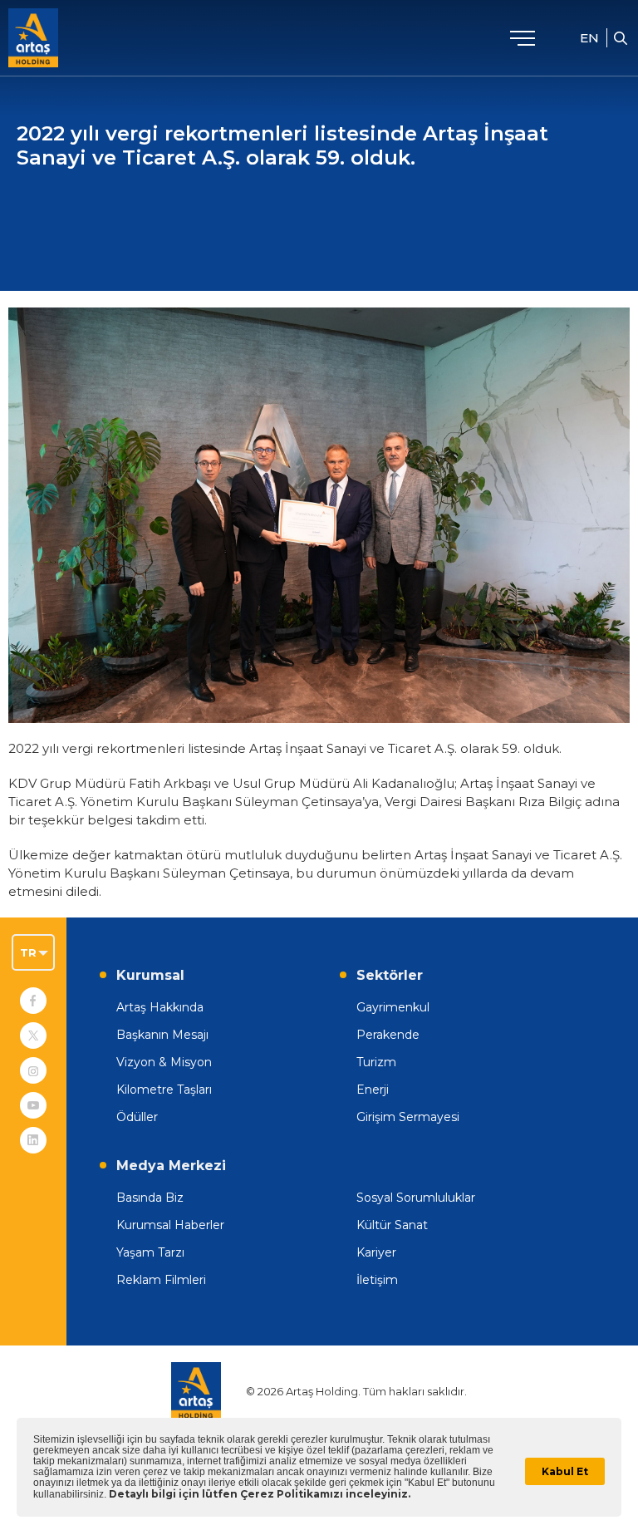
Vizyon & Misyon (164, 1062)
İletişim (377, 1279)
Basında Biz (150, 1197)
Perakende (388, 1034)
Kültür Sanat (392, 1225)
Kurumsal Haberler (170, 1225)
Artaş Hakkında (160, 1007)
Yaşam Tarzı (150, 1252)
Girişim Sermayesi (407, 1116)
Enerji (372, 1089)
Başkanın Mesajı (162, 1034)
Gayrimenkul (392, 1007)
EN (589, 38)
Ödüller (137, 1116)
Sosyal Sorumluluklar (415, 1197)
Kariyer (376, 1252)
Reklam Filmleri (161, 1279)
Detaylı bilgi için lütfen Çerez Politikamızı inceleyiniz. (259, 1494)
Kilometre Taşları (164, 1089)
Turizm (376, 1062)
